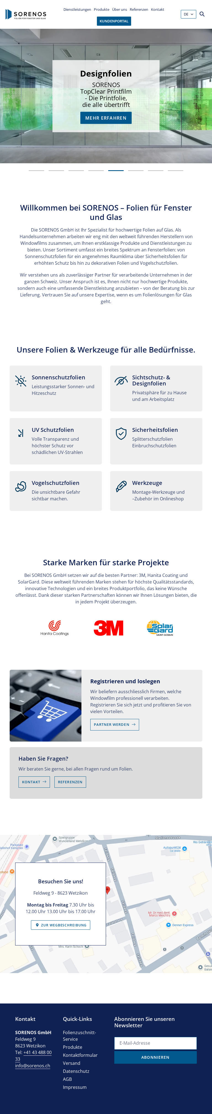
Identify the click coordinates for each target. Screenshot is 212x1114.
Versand (71, 1063)
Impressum (75, 1087)
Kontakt (31, 781)
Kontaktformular (80, 1055)
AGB (67, 1079)
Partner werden (111, 724)
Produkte (72, 1047)
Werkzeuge (122, 126)
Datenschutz (76, 1071)
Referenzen (70, 781)
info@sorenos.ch (32, 1066)
